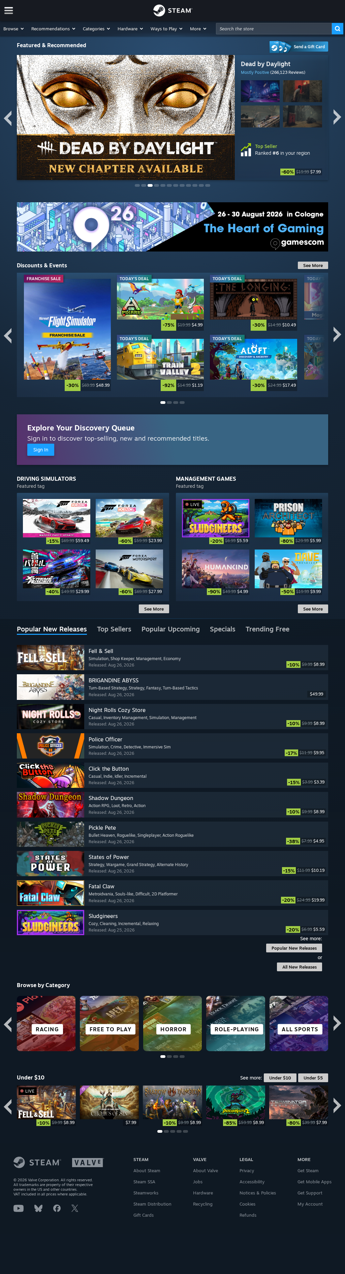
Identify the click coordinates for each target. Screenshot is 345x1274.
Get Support (309, 1192)
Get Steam (308, 1170)
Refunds (248, 1215)
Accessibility (252, 1181)
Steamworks (145, 1192)
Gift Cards (143, 1215)
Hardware (203, 1192)
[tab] (52, 629)
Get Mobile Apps (314, 1181)
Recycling (203, 1204)
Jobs (197, 1181)
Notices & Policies (258, 1192)
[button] (14, 28)
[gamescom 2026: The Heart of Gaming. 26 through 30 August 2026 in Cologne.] (172, 226)
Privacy (247, 1170)
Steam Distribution (152, 1204)
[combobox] (274, 28)
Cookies (247, 1204)
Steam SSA (144, 1181)
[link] (67, 335)
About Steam (146, 1170)
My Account (310, 1204)
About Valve (205, 1170)
